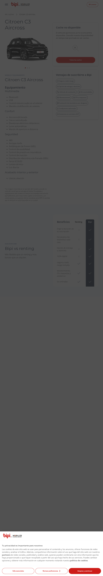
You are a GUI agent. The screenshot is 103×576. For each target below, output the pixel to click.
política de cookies (79, 560)
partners (6, 555)
